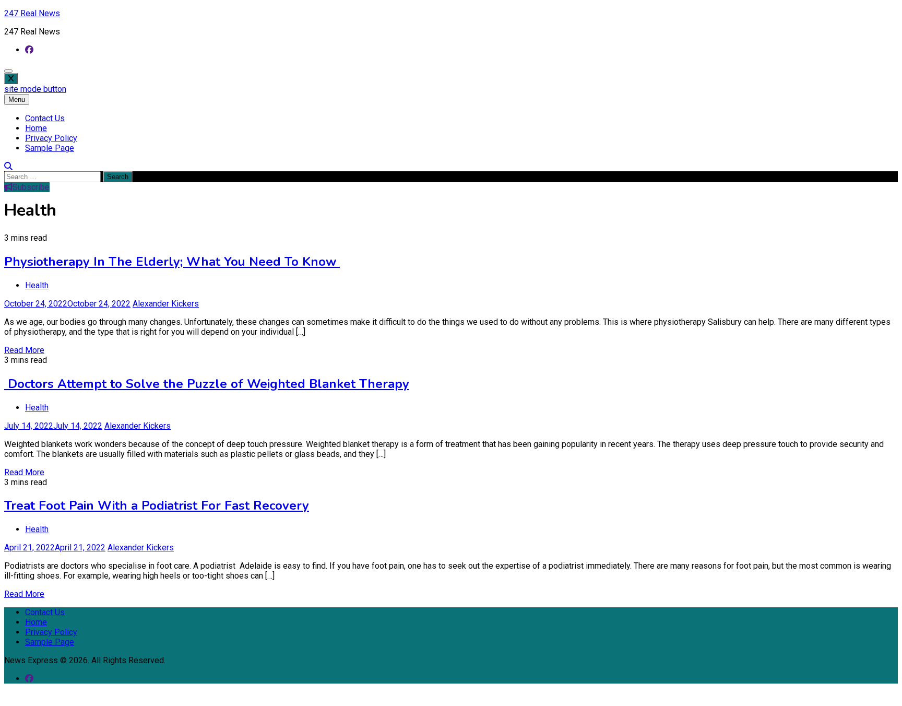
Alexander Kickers (166, 304)
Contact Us (45, 118)
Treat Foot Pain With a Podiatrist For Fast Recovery (156, 505)
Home (36, 128)
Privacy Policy (51, 138)
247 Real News (32, 13)
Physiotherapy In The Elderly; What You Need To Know (172, 261)
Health (37, 285)
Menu (16, 99)
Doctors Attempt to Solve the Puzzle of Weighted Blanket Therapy (206, 383)
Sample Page (49, 148)
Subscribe (31, 187)
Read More (24, 350)
